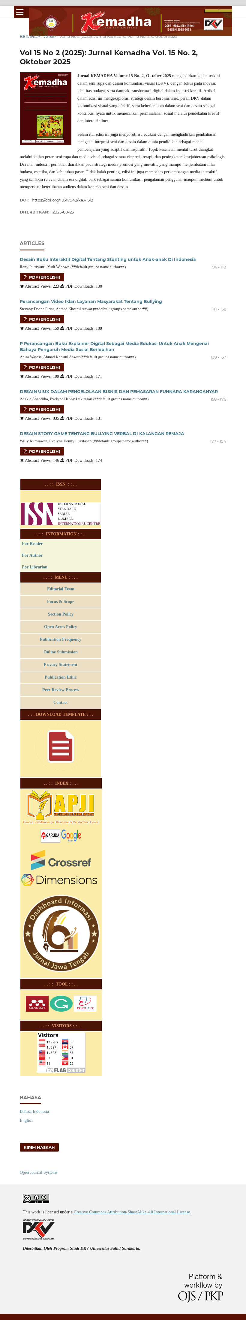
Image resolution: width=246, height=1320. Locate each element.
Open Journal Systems (38, 1172)
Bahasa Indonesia (34, 1111)
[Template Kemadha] (60, 772)
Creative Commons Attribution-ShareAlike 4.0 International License (132, 1212)
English (26, 1120)
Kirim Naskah (39, 1147)
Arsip (50, 36)
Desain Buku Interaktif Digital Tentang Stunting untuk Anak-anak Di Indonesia (108, 259)
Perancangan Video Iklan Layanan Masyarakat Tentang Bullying (91, 301)
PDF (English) (44, 277)
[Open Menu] (20, 12)
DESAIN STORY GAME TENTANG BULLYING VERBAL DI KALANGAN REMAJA (102, 433)
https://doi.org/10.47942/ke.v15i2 (62, 200)
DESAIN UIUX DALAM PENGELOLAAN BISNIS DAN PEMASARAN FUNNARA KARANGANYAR (119, 391)
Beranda (30, 36)
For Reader (32, 543)
